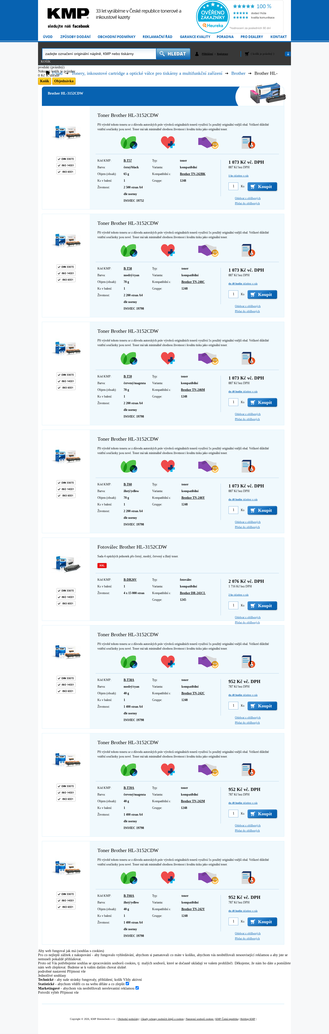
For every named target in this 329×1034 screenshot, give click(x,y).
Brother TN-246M (193, 390)
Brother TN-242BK (192, 174)
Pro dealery (252, 37)
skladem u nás (239, 175)
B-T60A (129, 896)
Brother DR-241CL (193, 593)
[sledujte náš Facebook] (68, 27)
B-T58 (128, 268)
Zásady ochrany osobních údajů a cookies (162, 1019)
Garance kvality (195, 37)
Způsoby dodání (75, 37)
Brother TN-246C (193, 282)
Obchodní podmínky (116, 37)
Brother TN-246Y (193, 498)
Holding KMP (247, 1019)
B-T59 (128, 376)
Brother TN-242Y (193, 909)
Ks (242, 186)
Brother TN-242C (193, 693)
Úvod (48, 37)
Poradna (225, 37)
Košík (46, 61)
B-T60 (128, 484)
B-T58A (129, 680)
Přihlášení (207, 53)
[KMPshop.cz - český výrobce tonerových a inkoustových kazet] (68, 13)
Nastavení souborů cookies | (200, 1019)
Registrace (222, 53)
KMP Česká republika (226, 1019)
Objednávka (64, 81)
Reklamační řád (157, 37)
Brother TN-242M (193, 801)
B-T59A (129, 788)
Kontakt (278, 37)
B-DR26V (130, 579)
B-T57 (128, 160)
